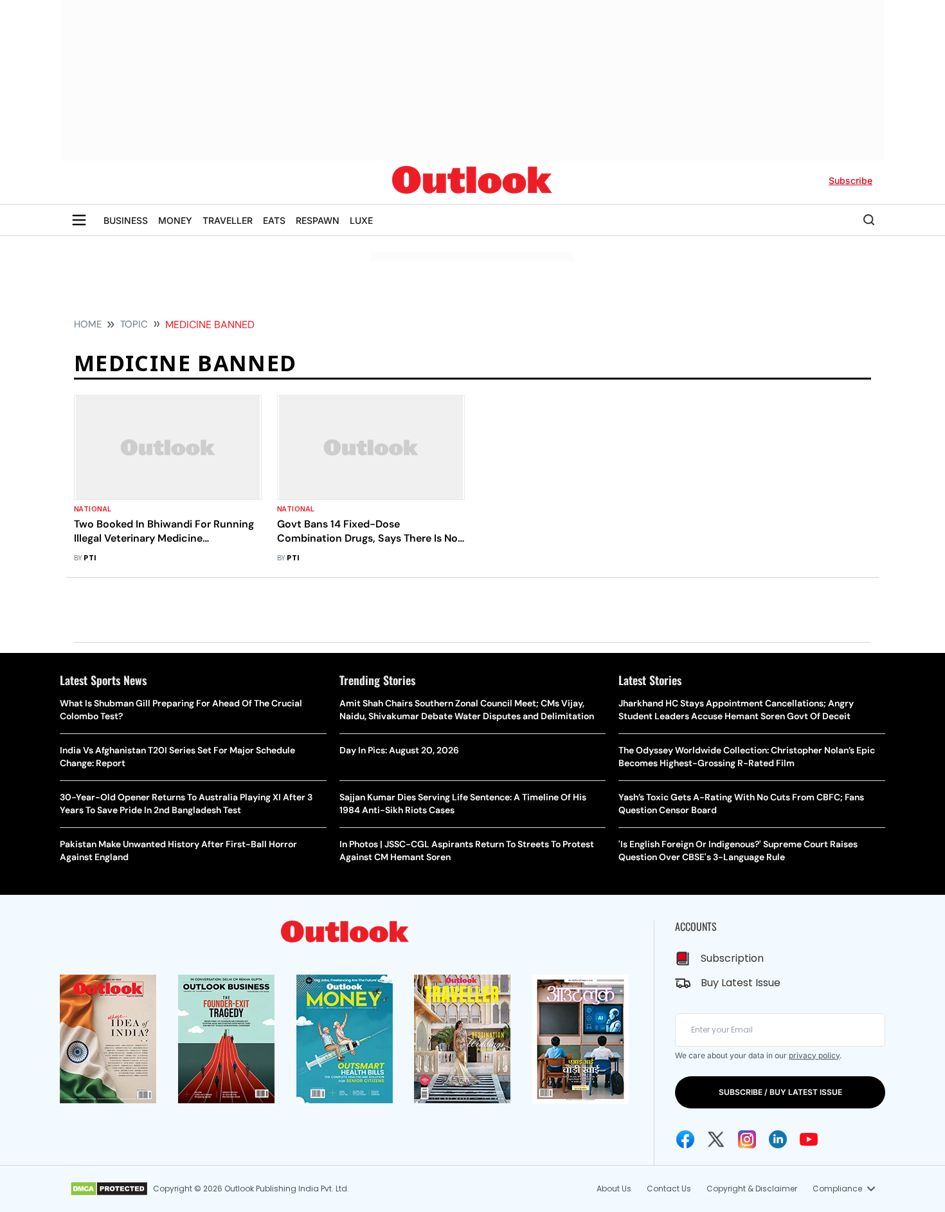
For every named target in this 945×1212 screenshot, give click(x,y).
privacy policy (814, 1055)
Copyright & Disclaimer (751, 1188)
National (93, 509)
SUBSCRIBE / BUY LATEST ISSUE (780, 1092)
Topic (134, 324)
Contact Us (669, 1188)
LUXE (361, 220)
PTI (90, 558)
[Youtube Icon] (808, 1139)
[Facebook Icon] (685, 1139)
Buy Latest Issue (740, 982)
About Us (614, 1188)
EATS (274, 220)
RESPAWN (317, 220)
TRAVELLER (228, 220)
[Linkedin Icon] (778, 1139)
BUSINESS (126, 220)
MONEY (175, 220)
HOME (88, 324)
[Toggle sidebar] (79, 220)
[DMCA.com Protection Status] (109, 1189)
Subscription (732, 958)
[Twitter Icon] (716, 1139)
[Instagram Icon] (747, 1139)
